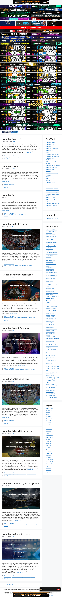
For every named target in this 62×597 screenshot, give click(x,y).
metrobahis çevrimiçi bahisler (21, 421)
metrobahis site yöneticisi (50, 357)
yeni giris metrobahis (51, 397)
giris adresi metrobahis (51, 236)
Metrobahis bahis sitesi (13, 214)
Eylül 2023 (48, 457)
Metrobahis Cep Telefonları (52, 203)
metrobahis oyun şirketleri (50, 341)
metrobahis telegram (50, 363)
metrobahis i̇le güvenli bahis (50, 319)
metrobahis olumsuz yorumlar (50, 339)
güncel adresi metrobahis (51, 242)
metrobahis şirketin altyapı (50, 392)
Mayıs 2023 (49, 466)
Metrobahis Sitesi (50, 355)
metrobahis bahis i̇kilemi (49, 262)
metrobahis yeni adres (52, 379)
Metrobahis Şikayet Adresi (26, 185)
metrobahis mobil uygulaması (20, 474)
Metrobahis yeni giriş (50, 384)
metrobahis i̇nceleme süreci (50, 321)
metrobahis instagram (51, 318)
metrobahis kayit (18, 369)
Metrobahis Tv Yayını (16, 157)
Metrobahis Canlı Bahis (51, 275)
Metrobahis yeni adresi (23, 214)
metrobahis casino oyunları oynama (11, 524)
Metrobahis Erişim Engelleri (52, 192)
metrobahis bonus (50, 269)
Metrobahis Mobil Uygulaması (17, 431)
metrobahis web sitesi (32, 524)
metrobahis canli (7, 265)
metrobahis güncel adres (51, 308)
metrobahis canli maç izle (51, 273)
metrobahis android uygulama (50, 258)
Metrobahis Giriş (10, 166)
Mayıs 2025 (48, 420)
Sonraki (11, 584)
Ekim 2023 (48, 455)
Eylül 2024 (48, 433)
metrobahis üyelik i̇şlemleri (50, 389)
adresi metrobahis (7, 577)
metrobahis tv (48, 364)
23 (8, 584)
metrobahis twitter (31, 421)
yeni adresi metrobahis (50, 395)
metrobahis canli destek (51, 272)
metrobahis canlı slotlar (49, 281)
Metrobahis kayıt (50, 324)
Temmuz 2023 (49, 461)
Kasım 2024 (49, 429)
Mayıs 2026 (49, 412)
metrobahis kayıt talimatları (50, 327)
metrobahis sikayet (49, 354)
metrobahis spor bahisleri (52, 360)
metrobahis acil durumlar (49, 247)
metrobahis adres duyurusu (50, 250)
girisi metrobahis (50, 237)
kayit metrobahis (7, 317)
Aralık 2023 (48, 451)
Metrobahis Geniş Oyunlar (52, 186)
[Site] (15, 47)
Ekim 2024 (48, 431)
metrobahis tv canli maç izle (52, 369)
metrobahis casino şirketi (50, 288)
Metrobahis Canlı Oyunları (15, 224)
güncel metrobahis (50, 244)
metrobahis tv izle (51, 372)
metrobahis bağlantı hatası (50, 267)
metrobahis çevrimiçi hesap (17, 577)
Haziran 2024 (49, 439)
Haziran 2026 (49, 410)
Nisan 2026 (48, 414)
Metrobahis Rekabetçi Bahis (52, 190)
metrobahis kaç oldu (23, 524)
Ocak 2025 (48, 425)
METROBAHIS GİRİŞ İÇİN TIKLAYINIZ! (31, 27)
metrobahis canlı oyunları (16, 265)
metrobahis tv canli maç (52, 366)
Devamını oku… (29, 152)
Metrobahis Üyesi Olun (51, 167)
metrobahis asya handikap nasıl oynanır (19, 317)
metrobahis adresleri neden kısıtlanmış (52, 254)
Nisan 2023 (48, 468)
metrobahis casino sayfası (9, 421)
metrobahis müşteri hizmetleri (50, 334)
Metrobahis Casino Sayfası (15, 379)
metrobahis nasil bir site (31, 474)
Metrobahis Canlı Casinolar (15, 328)
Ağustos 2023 (49, 459)
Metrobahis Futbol (50, 197)
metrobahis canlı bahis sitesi (51, 276)
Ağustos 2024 (49, 435)
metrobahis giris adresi (52, 293)
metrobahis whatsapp (52, 377)
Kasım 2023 (49, 453)
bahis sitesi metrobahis (52, 231)
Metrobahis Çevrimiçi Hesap (16, 534)
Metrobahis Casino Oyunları (51, 283)
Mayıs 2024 (49, 441)
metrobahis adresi (7, 157)
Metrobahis (8, 195)
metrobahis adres (49, 249)
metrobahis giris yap (50, 298)
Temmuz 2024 (49, 437)
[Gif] (31, 64)
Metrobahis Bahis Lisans (9, 185)
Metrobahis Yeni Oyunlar (26, 157)
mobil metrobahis (51, 394)
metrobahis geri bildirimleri (50, 291)
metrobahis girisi (50, 294)
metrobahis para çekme (52, 346)
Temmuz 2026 (49, 408)
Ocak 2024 (48, 449)
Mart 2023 (48, 470)
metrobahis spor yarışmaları (29, 577)
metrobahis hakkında (50, 316)
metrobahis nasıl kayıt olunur (52, 338)
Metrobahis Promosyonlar (9, 155)
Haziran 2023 (49, 464)
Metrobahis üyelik (50, 387)
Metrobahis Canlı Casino (50, 278)
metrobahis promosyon (52, 349)
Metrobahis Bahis (51, 260)
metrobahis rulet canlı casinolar (28, 369)
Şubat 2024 (49, 447)
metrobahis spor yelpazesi (27, 265)
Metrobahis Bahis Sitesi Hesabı (17, 274)
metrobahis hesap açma (9, 474)
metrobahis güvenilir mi (50, 315)
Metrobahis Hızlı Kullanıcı (52, 173)
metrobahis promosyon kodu (52, 351)
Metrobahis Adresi (11, 139)
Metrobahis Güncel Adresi (51, 311)
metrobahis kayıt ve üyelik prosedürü (51, 329)
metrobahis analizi (48, 257)
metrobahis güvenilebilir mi (50, 313)
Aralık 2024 (48, 427)
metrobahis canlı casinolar (9, 369)
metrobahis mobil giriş (50, 332)
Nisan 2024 (48, 443)
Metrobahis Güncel (52, 307)
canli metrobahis (49, 233)
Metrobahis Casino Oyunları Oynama (20, 483)
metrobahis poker (48, 347)
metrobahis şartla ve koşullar (50, 390)
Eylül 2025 (48, 416)
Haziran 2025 (49, 418)
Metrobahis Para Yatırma (52, 344)
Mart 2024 (48, 445)
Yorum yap (6, 158)
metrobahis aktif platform (50, 255)
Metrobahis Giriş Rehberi (52, 188)
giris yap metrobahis (50, 240)
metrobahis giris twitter (52, 296)
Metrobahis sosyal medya (51, 358)
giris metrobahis (50, 239)
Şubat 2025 (49, 422)
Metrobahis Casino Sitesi (51, 285)
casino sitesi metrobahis (50, 234)
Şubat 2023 (49, 472)
